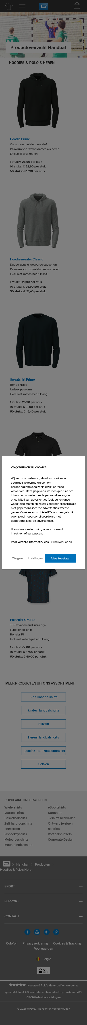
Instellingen (35, 558)
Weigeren (18, 558)
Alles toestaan (60, 558)
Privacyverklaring (61, 542)
